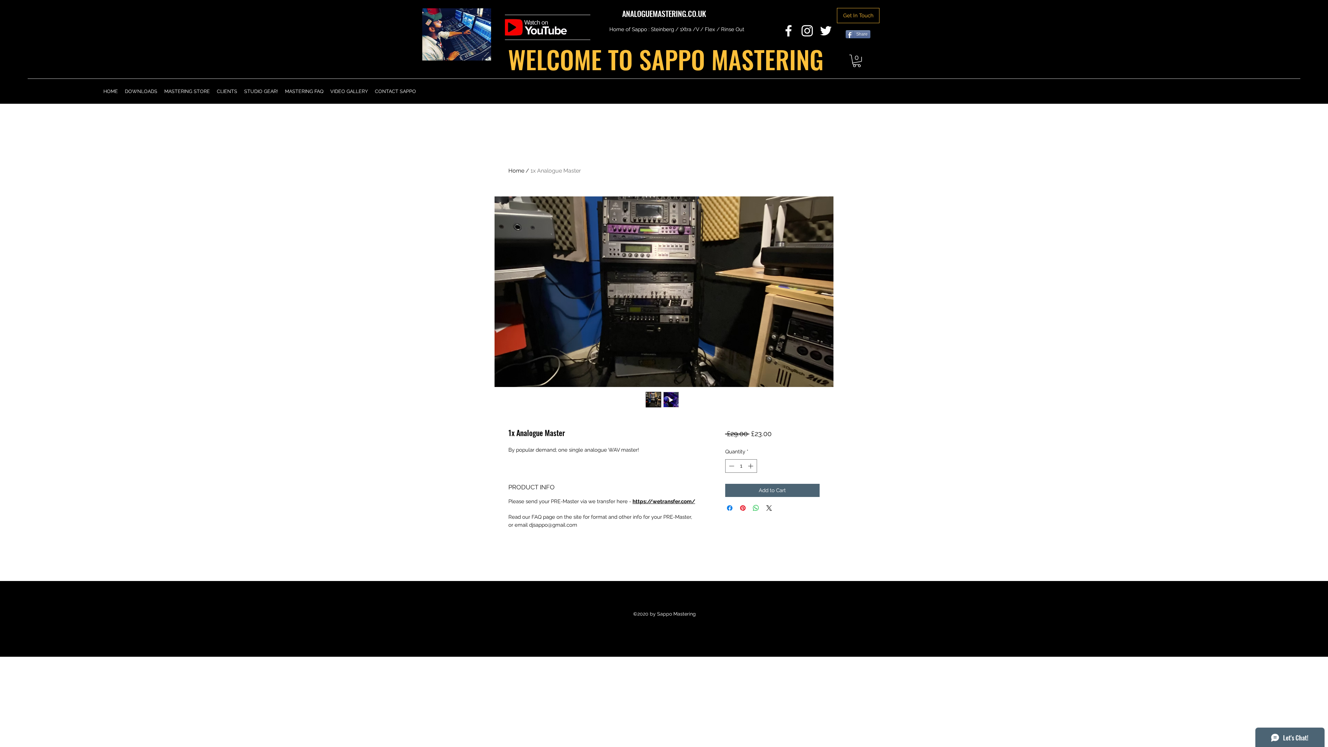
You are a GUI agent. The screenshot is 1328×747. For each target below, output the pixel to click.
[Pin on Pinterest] (743, 508)
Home (516, 170)
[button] (856, 61)
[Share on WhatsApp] (756, 508)
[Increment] (751, 466)
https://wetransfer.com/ (664, 501)
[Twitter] (825, 30)
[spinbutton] (741, 466)
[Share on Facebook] (730, 508)
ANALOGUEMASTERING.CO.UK (664, 13)
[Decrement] (731, 466)
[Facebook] (788, 30)
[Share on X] (769, 508)
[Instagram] (807, 30)
